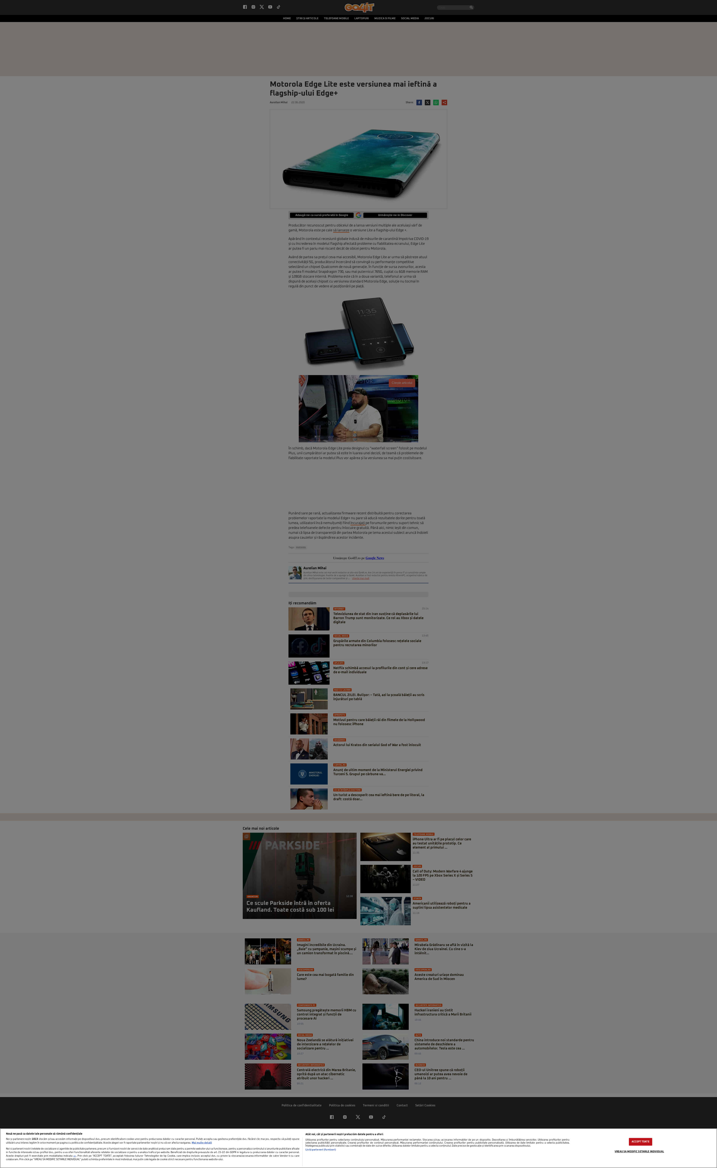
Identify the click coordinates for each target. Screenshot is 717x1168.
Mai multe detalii (202, 1143)
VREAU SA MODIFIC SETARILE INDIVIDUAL (639, 1151)
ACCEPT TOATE (640, 1142)
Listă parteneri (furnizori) (320, 1150)
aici (74, 1156)
